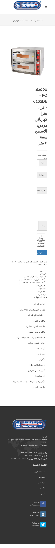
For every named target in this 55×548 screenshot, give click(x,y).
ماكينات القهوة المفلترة (35, 326)
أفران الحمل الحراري (36, 370)
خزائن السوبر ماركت (36, 343)
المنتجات (41, 482)
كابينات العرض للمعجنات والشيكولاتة (30, 337)
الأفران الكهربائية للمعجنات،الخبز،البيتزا (29, 381)
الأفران (42, 359)
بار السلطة (40, 348)
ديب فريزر (40, 354)
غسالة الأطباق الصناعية (36, 315)
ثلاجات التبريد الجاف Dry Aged (32, 310)
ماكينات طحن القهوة (37, 332)
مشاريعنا (41, 477)
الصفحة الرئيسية (36, 21)
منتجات (25, 21)
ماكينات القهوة (39, 321)
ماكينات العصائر (38, 387)
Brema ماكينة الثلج (37, 365)
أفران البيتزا (17, 21)
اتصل (43, 493)
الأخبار (42, 488)
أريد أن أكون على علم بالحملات (39, 242)
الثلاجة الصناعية (39, 304)
